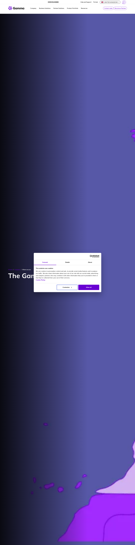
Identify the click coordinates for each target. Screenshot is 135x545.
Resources (84, 8)
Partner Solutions (58, 8)
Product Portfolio (72, 8)
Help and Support (85, 2)
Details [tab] (67, 262)
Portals (95, 2)
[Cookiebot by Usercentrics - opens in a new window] (91, 256)
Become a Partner (120, 8)
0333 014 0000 (53, 2)
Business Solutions (45, 8)
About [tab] (90, 262)
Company (33, 8)
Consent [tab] (45, 262)
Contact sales (108, 8)
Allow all (88, 287)
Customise (66, 287)
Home (10, 269)
